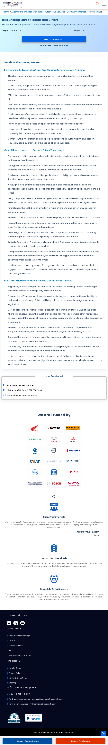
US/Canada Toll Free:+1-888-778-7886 (24, 390)
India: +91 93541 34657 (19, 694)
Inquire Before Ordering (53, 45)
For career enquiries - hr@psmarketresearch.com (32, 704)
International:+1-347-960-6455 (20, 385)
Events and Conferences (19, 655)
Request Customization (28, 741)
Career (11, 640)
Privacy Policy (14, 673)
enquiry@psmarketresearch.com (22, 395)
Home (6, 11)
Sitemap (12, 682)
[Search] (97, 4)
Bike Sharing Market (76, 11)
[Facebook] (9, 622)
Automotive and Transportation (27, 11)
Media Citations (15, 645)
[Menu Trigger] (104, 3)
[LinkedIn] (22, 622)
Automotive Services (55, 11)
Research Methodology (19, 635)
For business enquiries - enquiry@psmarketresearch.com (35, 699)
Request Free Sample (80, 741)
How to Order (14, 668)
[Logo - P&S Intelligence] (16, 5)
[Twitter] (15, 622)
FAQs (11, 650)
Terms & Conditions (17, 678)
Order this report (54, 39)
